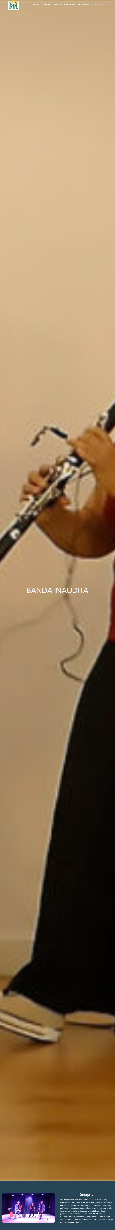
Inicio (36, 4)
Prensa (57, 4)
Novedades (69, 4)
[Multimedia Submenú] (91, 4)
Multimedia (83, 4)
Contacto (100, 4)
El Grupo (46, 4)
